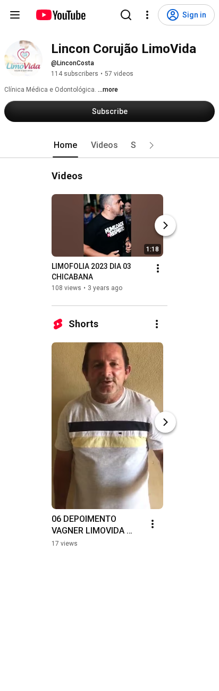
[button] (151, 145)
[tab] (65, 145)
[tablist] (109, 145)
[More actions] (158, 268)
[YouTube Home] (60, 15)
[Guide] (15, 14)
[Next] (165, 225)
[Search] (126, 14)
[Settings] (147, 14)
